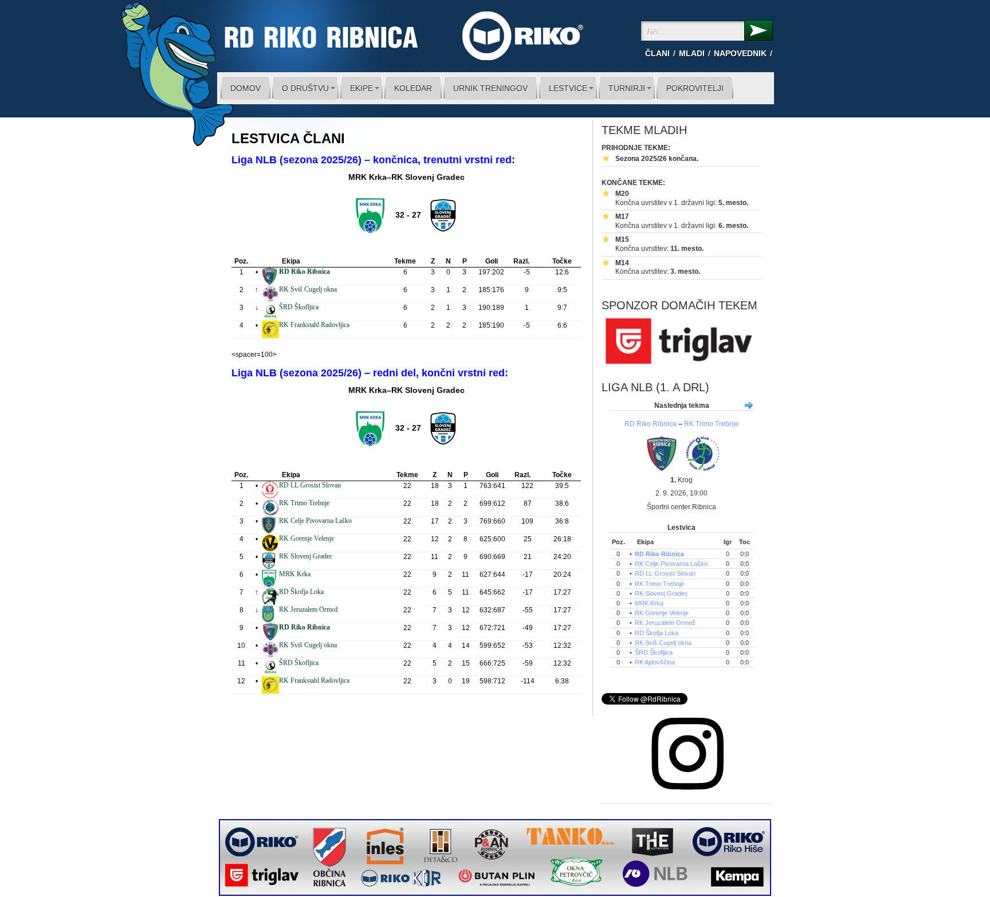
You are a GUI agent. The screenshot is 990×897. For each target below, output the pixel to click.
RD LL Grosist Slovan (310, 485)
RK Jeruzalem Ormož (308, 609)
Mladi (692, 53)
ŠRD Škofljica (299, 307)
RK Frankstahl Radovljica (314, 325)
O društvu (305, 88)
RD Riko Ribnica (650, 424)
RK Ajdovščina (655, 662)
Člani (657, 53)
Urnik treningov (490, 88)
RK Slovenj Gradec (305, 556)
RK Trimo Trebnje (304, 503)
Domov (245, 88)
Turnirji (626, 88)
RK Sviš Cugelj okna (308, 289)
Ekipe (361, 88)
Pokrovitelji (695, 88)
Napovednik (740, 53)
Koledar (413, 88)
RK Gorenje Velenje (306, 538)
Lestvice (568, 88)
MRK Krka (295, 574)
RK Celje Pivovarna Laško (315, 521)
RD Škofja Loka (301, 592)
